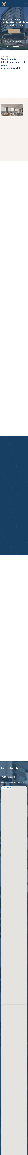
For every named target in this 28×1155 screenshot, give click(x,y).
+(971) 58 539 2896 (16, 41)
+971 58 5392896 (8, 776)
